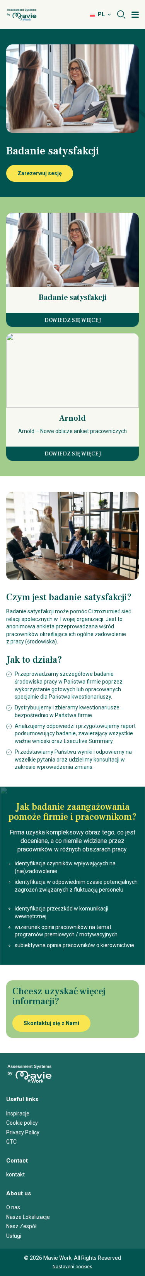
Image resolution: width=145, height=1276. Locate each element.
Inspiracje (17, 1113)
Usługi (13, 1236)
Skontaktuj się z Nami (51, 1023)
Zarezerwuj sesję (39, 173)
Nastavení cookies (72, 1266)
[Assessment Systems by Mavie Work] (21, 14)
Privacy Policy (22, 1132)
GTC (11, 1142)
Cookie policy (22, 1123)
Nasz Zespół (21, 1226)
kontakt (15, 1174)
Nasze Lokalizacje (28, 1217)
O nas (13, 1207)
